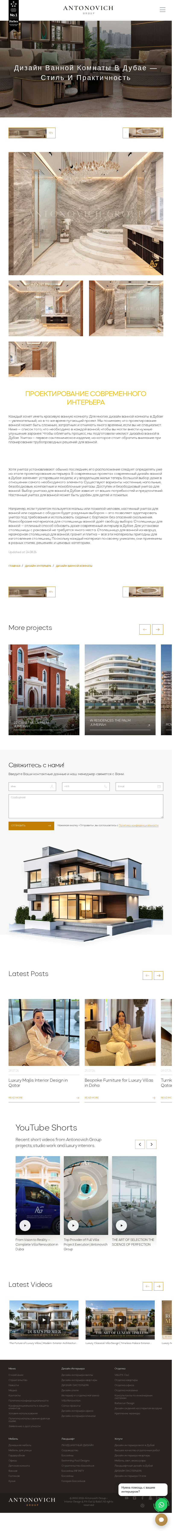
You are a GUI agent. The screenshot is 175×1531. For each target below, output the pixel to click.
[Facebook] (142, 1498)
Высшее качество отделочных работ (137, 1450)
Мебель (13, 1439)
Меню (12, 1368)
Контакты (14, 1395)
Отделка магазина (126, 1390)
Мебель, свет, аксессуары (130, 1460)
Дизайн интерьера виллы (77, 1375)
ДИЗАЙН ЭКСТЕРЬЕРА (75, 1385)
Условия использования (23, 1413)
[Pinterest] (142, 1505)
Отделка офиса (124, 1385)
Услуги (118, 1439)
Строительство (18, 1380)
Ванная (13, 1471)
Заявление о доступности (25, 1426)
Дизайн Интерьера (73, 1368)
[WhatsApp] (161, 1505)
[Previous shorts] (140, 1144)
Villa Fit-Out (122, 1375)
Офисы (13, 1460)
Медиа (13, 1390)
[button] (144, 629)
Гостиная (14, 1476)
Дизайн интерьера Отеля (130, 1476)
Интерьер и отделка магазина (80, 1395)
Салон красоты (70, 1406)
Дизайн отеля (70, 1390)
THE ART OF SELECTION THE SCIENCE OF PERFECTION (133, 1242)
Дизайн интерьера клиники (78, 1416)
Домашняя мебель (20, 1445)
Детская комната (19, 1466)
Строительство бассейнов (77, 1466)
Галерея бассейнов (73, 1481)
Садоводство (69, 1450)
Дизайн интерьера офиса (77, 1411)
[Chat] (161, 1519)
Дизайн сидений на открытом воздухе (138, 1408)
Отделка (120, 1368)
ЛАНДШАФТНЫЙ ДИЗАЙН (77, 1445)
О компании (16, 1375)
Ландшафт (68, 1439)
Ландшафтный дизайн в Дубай (134, 1466)
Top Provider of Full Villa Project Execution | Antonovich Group (85, 1245)
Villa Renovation (71, 1401)
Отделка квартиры (126, 1380)
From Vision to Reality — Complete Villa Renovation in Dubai (37, 1245)
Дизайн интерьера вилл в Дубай (135, 1445)
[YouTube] (126, 1498)
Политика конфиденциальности (139, 825)
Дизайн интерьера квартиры (79, 1380)
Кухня (12, 1481)
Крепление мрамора (127, 1413)
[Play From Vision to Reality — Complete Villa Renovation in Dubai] (38, 1195)
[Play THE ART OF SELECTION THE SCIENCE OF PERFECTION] (134, 1195)
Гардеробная (17, 1455)
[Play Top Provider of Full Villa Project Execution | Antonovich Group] (86, 1195)
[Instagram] (134, 1498)
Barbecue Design (125, 1403)
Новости (14, 1385)
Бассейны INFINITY (72, 1471)
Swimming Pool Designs (75, 1460)
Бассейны (67, 1455)
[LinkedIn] (158, 1498)
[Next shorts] (151, 1144)
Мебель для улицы (20, 1450)
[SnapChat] (150, 1498)
